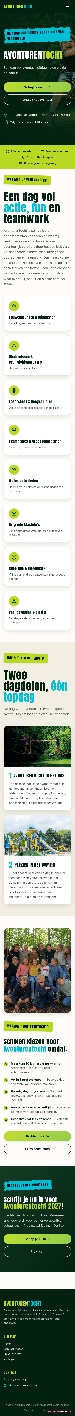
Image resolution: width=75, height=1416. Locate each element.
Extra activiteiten (37, 1149)
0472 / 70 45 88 (18, 1379)
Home (7, 1343)
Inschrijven (10, 1359)
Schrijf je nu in (35, 1239)
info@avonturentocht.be (22, 1385)
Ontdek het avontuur (37, 99)
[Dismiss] (70, 1411)
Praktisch (37, 1251)
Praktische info (37, 1136)
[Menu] (67, 6)
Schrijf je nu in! (35, 87)
